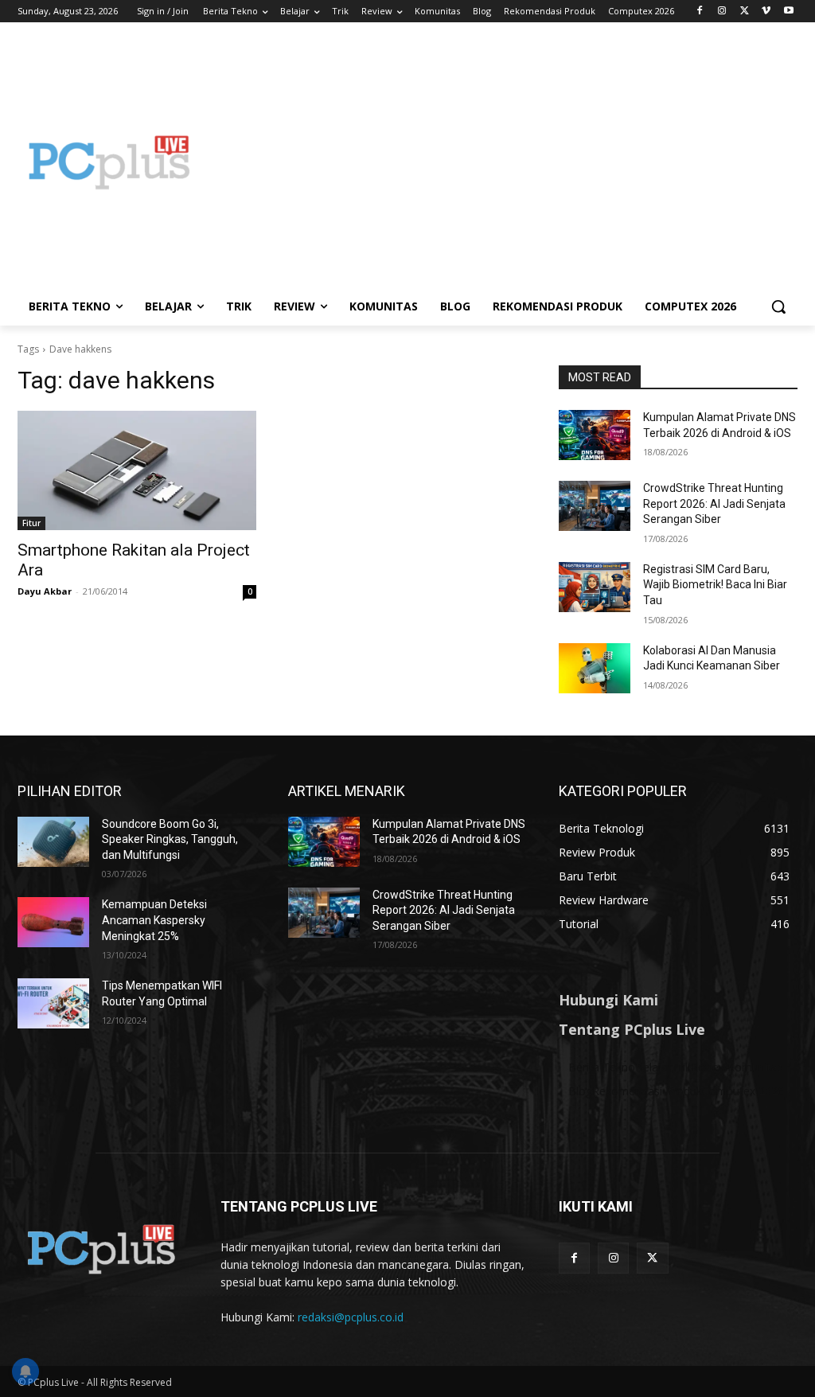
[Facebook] (700, 11)
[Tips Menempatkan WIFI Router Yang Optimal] (53, 1003)
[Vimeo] (766, 11)
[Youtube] (788, 11)
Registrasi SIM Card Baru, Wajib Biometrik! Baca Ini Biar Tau (715, 585)
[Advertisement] (501, 162)
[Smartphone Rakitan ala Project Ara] (137, 470)
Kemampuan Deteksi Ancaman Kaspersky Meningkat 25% (154, 920)
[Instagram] (722, 11)
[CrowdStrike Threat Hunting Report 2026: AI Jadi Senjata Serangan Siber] (594, 506)
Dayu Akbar (45, 591)
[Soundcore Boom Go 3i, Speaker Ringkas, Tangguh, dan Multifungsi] (53, 842)
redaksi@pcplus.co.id (351, 1317)
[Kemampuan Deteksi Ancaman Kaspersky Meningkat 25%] (53, 922)
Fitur (31, 523)
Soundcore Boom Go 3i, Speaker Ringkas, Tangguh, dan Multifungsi (170, 839)
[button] (778, 306)
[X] (744, 11)
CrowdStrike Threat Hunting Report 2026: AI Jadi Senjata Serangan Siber (714, 503)
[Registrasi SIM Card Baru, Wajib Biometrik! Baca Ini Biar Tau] (594, 587)
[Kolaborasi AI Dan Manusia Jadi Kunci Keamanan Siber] (594, 668)
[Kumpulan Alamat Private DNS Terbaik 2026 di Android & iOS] (594, 435)
